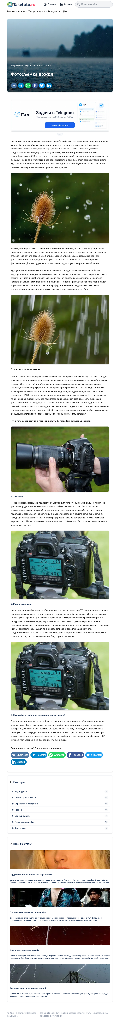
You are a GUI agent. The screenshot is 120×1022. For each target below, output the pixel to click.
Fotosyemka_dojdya (57, 11)
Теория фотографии (21, 65)
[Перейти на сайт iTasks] (60, 115)
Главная (11, 11)
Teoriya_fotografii (36, 11)
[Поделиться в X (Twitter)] (42, 85)
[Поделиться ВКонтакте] (14, 85)
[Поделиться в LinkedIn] (49, 85)
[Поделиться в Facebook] (35, 85)
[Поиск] (78, 4)
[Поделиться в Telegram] (21, 85)
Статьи (21, 11)
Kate (48, 65)
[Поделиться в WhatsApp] (28, 85)
